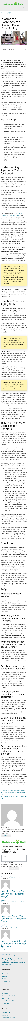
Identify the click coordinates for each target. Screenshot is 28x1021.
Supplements (7, 866)
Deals (21, 866)
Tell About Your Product (9, 996)
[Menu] (24, 7)
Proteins (4, 979)
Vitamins (15, 866)
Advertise (5, 993)
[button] (20, 7)
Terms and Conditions (8, 1017)
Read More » (4, 900)
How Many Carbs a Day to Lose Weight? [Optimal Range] (14, 894)
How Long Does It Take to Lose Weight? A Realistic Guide (14, 919)
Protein (21, 864)
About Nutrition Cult (8, 1001)
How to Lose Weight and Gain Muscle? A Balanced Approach (14, 944)
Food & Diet (9, 13)
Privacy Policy (6, 1012)
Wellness (5, 864)
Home (2, 13)
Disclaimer (5, 1015)
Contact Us (5, 1003)
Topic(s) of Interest (7, 862)
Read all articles (5, 835)
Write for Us (5, 998)
